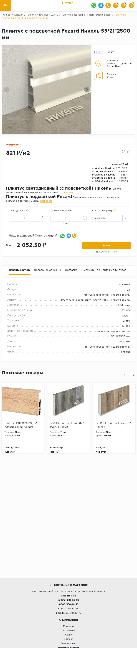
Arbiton (16, 436)
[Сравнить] (128, 152)
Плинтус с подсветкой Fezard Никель (106, 295)
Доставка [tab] (71, 270)
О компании (68, 631)
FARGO (61, 436)
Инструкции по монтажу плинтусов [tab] (103, 270)
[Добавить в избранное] (123, 152)
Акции (68, 635)
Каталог (68, 639)
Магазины (68, 626)
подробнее (67, 193)
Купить (106, 245)
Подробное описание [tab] (48, 270)
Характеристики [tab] (20, 270)
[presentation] (6, 89)
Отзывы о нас (68, 643)
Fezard (125, 352)
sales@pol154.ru (72, 613)
